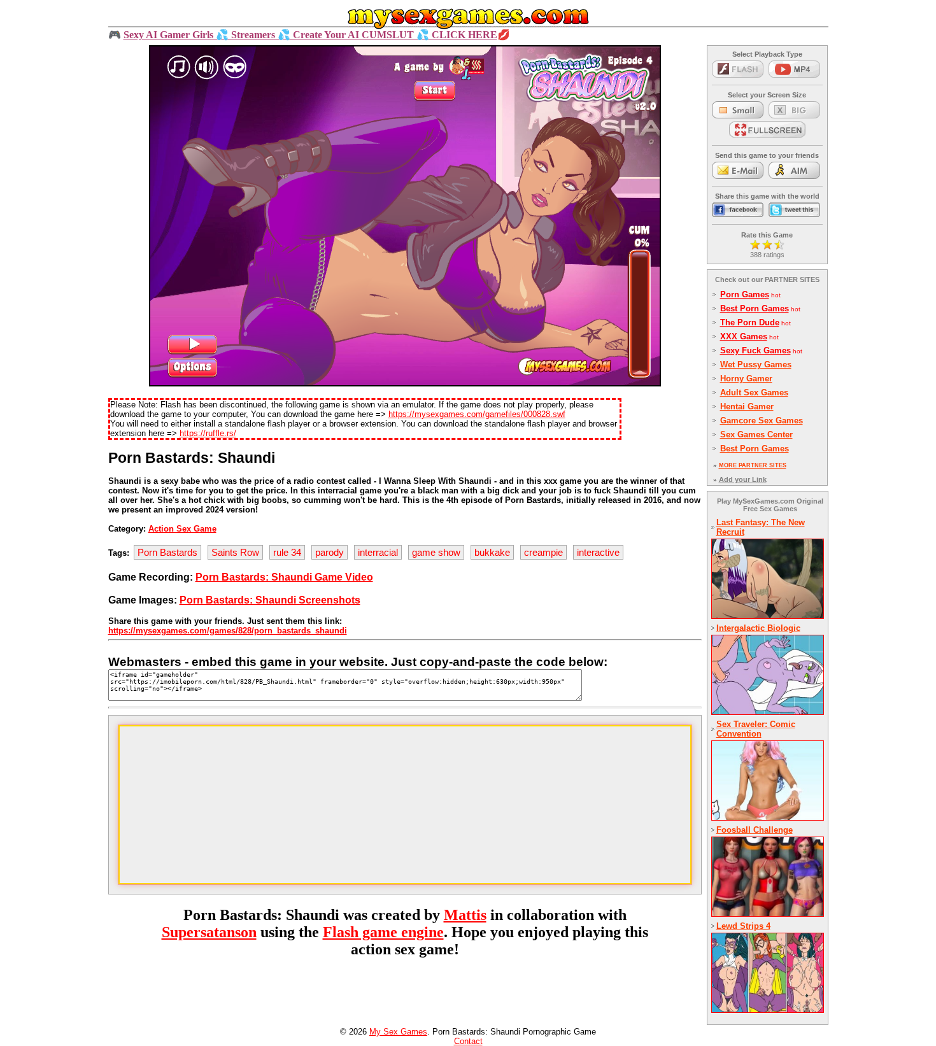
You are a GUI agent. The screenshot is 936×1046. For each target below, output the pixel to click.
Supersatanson (209, 932)
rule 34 (287, 552)
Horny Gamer (746, 378)
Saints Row (235, 552)
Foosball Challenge (754, 830)
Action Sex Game (182, 529)
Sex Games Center (756, 434)
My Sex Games (398, 1031)
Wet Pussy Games (755, 364)
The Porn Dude (749, 322)
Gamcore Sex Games (761, 420)
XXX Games (743, 336)
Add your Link (743, 479)
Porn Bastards (167, 552)
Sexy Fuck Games (755, 350)
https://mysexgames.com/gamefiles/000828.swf (476, 414)
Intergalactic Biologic (758, 628)
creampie (543, 552)
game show (436, 552)
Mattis (465, 915)
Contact (468, 1041)
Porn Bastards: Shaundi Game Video (284, 577)
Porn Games (744, 294)
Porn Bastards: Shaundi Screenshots (270, 600)
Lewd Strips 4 (743, 926)
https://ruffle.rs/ (208, 433)
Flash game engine (383, 932)
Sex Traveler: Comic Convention (755, 729)
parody (329, 552)
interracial (378, 552)
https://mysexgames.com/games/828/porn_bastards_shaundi (227, 630)
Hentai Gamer (747, 406)
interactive (598, 552)
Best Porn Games (754, 308)
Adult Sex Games (754, 392)
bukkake (492, 552)
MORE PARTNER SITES (752, 465)
